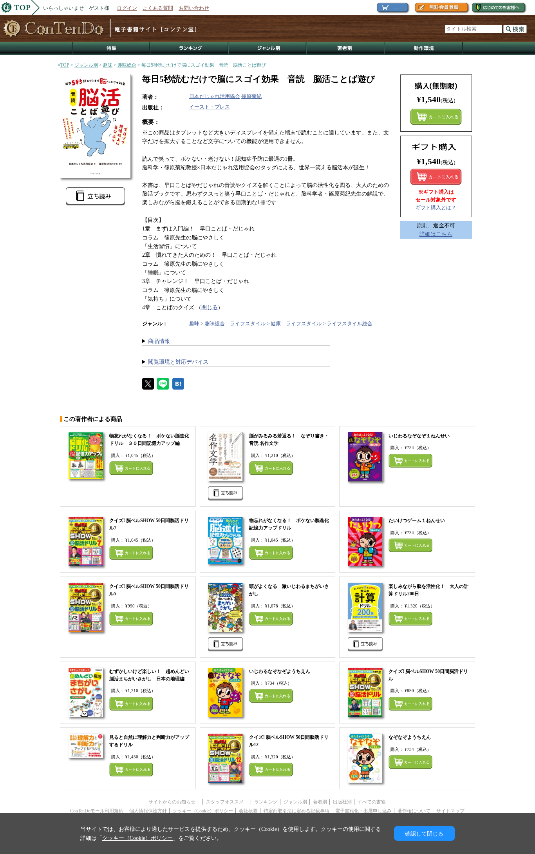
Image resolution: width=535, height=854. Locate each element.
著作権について (414, 811)
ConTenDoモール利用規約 (96, 811)
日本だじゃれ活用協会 (214, 96)
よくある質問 (158, 8)
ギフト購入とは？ (436, 207)
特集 (111, 48)
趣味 (107, 65)
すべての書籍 (372, 802)
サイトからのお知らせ (174, 802)
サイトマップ (450, 811)
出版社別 (342, 802)
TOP (64, 65)
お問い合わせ (194, 8)
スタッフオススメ (227, 802)
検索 (515, 29)
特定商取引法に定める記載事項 (296, 811)
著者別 (320, 802)
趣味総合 (126, 65)
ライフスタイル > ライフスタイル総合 (329, 323)
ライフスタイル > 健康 (255, 323)
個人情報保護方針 (148, 811)
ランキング (189, 48)
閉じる (209, 307)
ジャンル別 (268, 48)
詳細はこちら (435, 234)
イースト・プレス (209, 107)
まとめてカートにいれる (436, 116)
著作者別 (346, 48)
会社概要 (248, 811)
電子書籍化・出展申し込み (363, 811)
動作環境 (424, 48)
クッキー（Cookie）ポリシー (203, 811)
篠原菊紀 (251, 96)
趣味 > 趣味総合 (207, 323)
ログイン (127, 8)
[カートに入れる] (436, 176)
